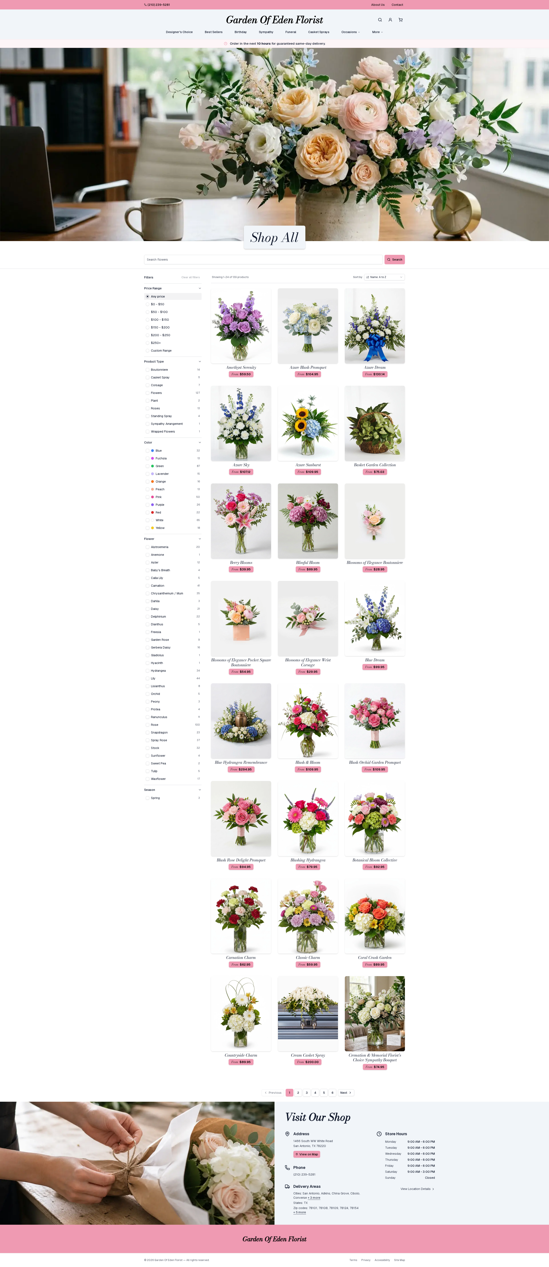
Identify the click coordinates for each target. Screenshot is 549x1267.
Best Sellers (214, 32)
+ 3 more (314, 1198)
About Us (378, 5)
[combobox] (384, 277)
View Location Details (416, 1189)
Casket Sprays (318, 32)
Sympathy (266, 32)
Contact (397, 5)
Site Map (399, 1260)
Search (397, 259)
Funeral (290, 32)
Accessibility (382, 1260)
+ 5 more (299, 1212)
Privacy (365, 1260)
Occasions (349, 32)
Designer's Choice (179, 32)
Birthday (241, 32)
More (376, 32)
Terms (353, 1260)
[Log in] (390, 19)
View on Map (308, 1154)
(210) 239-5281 (159, 5)
